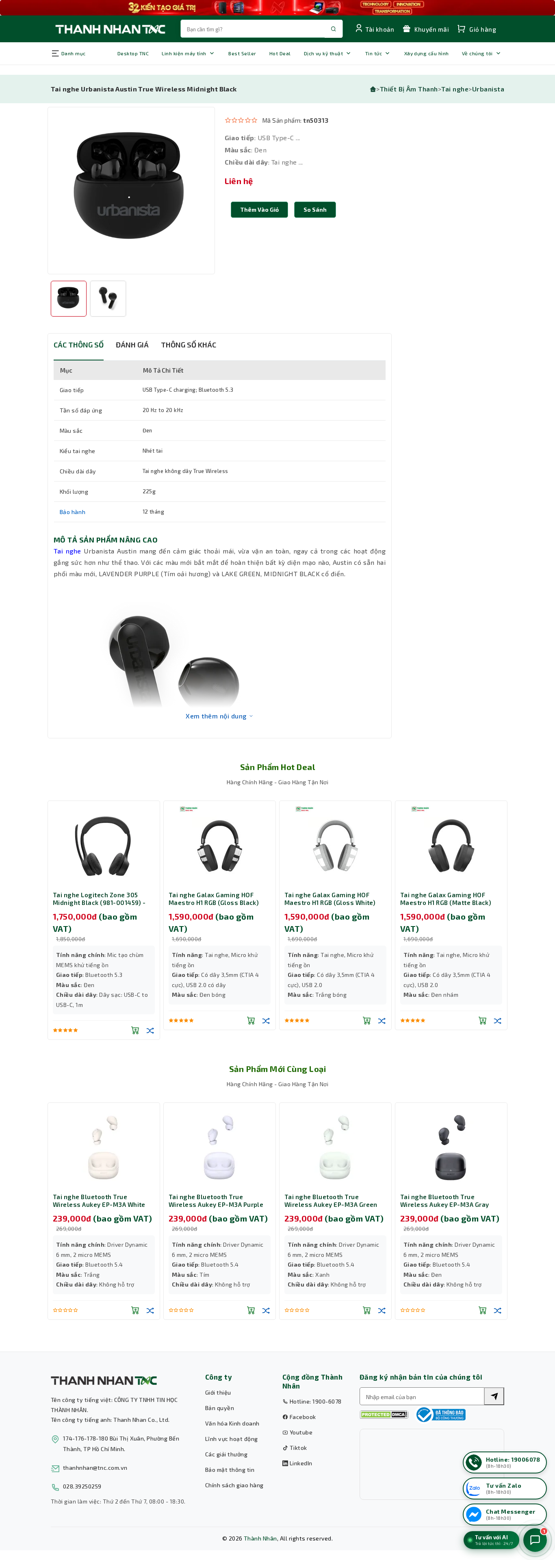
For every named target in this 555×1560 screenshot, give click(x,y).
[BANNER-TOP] (277, 7)
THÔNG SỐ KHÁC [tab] (188, 344)
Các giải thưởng (226, 1454)
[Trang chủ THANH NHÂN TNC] (110, 29)
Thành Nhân (260, 1538)
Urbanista (488, 89)
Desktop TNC (133, 53)
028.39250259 (82, 1486)
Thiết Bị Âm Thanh (409, 89)
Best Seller (242, 53)
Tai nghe (454, 89)
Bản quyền (219, 1407)
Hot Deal (280, 53)
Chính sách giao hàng (234, 1485)
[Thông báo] (440, 1414)
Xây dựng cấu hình (426, 53)
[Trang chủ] (373, 89)
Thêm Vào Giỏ (259, 209)
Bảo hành (73, 511)
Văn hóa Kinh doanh (232, 1423)
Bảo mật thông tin (229, 1469)
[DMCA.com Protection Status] (384, 1414)
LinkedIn (300, 1463)
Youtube (300, 1432)
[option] (131, 190)
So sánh (315, 209)
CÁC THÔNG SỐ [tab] (79, 344)
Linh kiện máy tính (184, 53)
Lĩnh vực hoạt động (231, 1438)
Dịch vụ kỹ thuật (323, 53)
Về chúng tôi (477, 53)
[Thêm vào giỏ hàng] (135, 1030)
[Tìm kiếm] (494, 1396)
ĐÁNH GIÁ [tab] (132, 344)
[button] (315, 210)
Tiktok (297, 1447)
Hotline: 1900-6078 (314, 1401)
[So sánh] (150, 1030)
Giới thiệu (218, 1392)
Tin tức (373, 53)
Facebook (302, 1416)
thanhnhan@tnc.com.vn (95, 1467)
